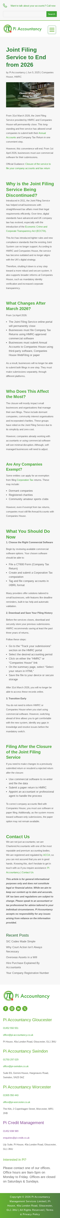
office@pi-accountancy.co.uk (18, 1035)
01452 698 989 (10, 1131)
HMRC (18, 76)
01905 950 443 (10, 1095)
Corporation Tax (25, 480)
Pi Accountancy (17, 72)
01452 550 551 (10, 1028)
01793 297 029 (10, 1059)
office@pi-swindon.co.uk (16, 1066)
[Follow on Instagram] (12, 1008)
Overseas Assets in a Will (21, 957)
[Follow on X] (24, 1008)
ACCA (46, 855)
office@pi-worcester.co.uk (16, 1102)
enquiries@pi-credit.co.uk (16, 1137)
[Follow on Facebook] (5, 1008)
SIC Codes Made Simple (20, 941)
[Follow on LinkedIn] (18, 1008)
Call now (51, 5)
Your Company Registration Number (27, 972)
